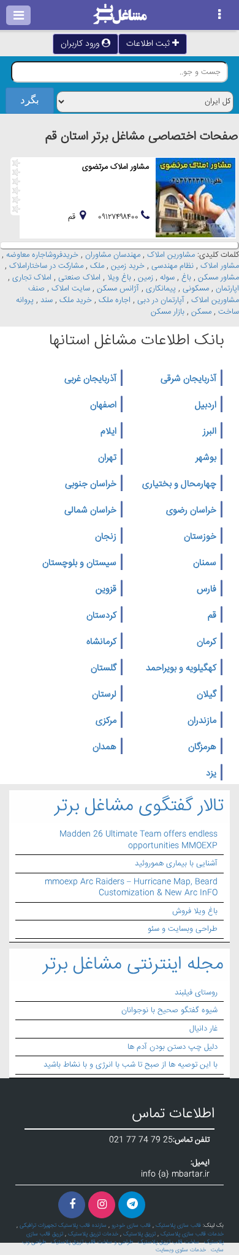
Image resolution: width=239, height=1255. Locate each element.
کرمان (206, 642)
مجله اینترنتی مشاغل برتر (133, 964)
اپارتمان (227, 289)
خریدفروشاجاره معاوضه (42, 255)
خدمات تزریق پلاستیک (93, 1234)
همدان (104, 747)
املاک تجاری (31, 278)
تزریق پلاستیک (139, 1234)
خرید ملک (75, 300)
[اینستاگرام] (101, 1204)
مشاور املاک (219, 266)
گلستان (103, 668)
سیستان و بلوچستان (79, 563)
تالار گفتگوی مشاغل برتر (139, 806)
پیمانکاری (161, 289)
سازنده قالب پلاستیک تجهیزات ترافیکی (63, 1225)
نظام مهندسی (172, 266)
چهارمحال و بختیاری (179, 484)
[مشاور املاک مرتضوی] (195, 197)
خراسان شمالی (90, 510)
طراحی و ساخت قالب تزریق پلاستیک (92, 1242)
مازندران (202, 721)
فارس (206, 589)
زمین (145, 278)
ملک (97, 266)
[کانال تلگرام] (131, 1204)
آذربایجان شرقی (188, 379)
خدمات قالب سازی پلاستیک (192, 1234)
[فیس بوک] (71, 1204)
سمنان (204, 563)
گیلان (206, 695)
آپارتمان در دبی (160, 300)
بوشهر (205, 458)
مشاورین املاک (171, 255)
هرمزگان (202, 747)
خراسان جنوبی (90, 484)
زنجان (105, 537)
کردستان (101, 616)
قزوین (106, 589)
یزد (211, 773)
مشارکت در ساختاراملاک (46, 266)
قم (212, 616)
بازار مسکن (167, 312)
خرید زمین (128, 266)
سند (46, 300)
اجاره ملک (115, 300)
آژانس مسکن (118, 289)
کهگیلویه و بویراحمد (181, 668)
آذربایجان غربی (90, 379)
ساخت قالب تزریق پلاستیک (168, 1242)
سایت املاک (70, 289)
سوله (167, 278)
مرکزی (106, 721)
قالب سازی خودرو (131, 1225)
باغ (186, 278)
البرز (209, 432)
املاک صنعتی (79, 278)
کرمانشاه (101, 642)
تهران (107, 458)
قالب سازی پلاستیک (178, 1225)
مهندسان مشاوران (112, 255)
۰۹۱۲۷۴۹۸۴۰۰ (119, 217)
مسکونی (196, 289)
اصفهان (103, 405)
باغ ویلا (119, 278)
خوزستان (200, 537)
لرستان (104, 695)
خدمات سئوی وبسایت (181, 1250)
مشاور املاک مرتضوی (115, 166)
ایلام (108, 432)
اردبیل (205, 405)
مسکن (201, 312)
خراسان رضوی (191, 510)
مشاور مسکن (218, 278)
